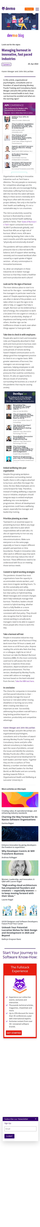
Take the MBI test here (24, 681)
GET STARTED (14, 1032)
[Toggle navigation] (9, 9)
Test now (29, 9)
